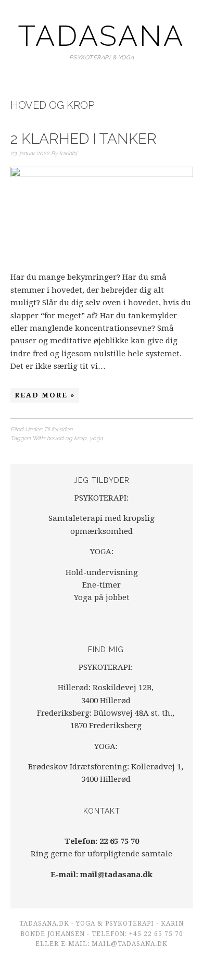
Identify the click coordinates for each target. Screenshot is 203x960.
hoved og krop (66, 438)
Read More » (45, 395)
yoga (96, 438)
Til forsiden (58, 429)
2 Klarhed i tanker (83, 138)
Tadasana (101, 36)
